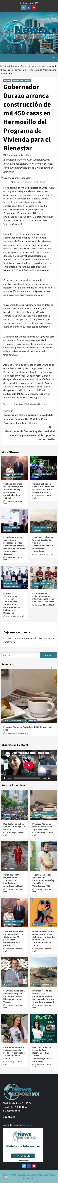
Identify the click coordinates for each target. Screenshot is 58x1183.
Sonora (27, 80)
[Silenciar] (48, 778)
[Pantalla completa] (53, 778)
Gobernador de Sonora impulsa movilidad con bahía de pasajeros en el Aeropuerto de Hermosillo (30, 433)
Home (3, 66)
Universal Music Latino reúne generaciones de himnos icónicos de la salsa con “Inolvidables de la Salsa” (43, 938)
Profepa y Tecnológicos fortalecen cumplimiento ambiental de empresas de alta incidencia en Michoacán (11, 603)
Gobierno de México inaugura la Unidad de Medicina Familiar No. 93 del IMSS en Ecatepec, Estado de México (28, 417)
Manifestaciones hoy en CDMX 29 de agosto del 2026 (14, 826)
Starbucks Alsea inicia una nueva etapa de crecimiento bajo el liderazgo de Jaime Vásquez (14, 996)
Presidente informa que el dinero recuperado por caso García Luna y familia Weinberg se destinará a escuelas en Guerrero (14, 545)
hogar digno (13, 404)
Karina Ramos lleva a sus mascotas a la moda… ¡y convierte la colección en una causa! (14, 1053)
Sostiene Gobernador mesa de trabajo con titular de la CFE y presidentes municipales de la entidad (13, 490)
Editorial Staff (25, 154)
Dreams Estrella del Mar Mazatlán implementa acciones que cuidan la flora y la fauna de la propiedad (43, 996)
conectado (31, 638)
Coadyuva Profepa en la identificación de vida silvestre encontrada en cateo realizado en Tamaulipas (42, 544)
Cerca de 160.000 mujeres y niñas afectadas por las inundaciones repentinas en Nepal (13, 880)
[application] (29, 765)
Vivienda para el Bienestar (36, 404)
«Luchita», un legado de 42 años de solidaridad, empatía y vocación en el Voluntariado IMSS (43, 880)
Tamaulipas (37, 530)
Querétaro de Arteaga (12, 477)
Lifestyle (36, 925)
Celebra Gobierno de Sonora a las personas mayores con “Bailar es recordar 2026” (43, 487)
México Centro (17, 474)
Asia (5, 868)
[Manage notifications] (6, 1177)
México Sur (8, 530)
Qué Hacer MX (47, 984)
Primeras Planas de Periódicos (15, 720)
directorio (26, 1124)
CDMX (35, 868)
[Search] (53, 58)
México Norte (18, 80)
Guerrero (15, 527)
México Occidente (10, 583)
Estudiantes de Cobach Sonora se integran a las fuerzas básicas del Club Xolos (43, 597)
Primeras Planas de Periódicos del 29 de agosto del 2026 (42, 826)
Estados (7, 80)
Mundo (11, 868)
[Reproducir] (5, 778)
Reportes (32, 720)
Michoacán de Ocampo (12, 587)
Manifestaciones (10, 814)
